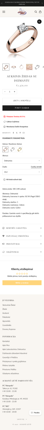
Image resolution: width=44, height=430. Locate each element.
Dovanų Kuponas (9, 329)
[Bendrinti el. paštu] (24, 133)
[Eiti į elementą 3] (21, 67)
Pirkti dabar (22, 108)
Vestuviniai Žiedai (8, 305)
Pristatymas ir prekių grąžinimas (14, 361)
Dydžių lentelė (36, 167)
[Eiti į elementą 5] (37, 67)
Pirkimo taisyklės (8, 365)
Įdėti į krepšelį (22, 101)
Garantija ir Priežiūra (10, 357)
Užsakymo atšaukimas (10, 373)
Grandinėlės (6, 325)
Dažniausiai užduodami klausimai (14, 353)
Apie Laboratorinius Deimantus (14, 349)
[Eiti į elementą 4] (29, 67)
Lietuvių (20, 419)
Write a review (22, 283)
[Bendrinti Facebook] (13, 133)
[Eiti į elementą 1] (5, 67)
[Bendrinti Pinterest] (20, 133)
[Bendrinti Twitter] (17, 133)
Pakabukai (6, 317)
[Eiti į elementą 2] (13, 67)
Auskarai (5, 313)
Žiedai (4, 309)
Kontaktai (6, 341)
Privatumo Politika (9, 369)
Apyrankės (6, 321)
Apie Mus (6, 345)
